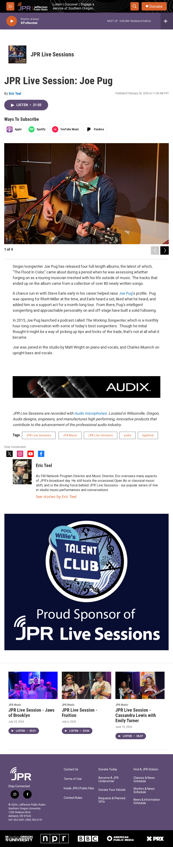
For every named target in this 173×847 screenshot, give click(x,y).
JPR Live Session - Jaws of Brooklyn (31, 712)
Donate (155, 6)
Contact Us (71, 769)
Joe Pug (125, 293)
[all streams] (167, 21)
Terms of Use (73, 778)
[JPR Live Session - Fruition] (86, 685)
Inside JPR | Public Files (79, 788)
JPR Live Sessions (52, 54)
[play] (11, 21)
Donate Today (108, 769)
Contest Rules (73, 797)
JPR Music (70, 435)
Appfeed (148, 435)
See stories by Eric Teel (56, 496)
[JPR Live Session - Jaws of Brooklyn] (33, 685)
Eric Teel (15, 93)
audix (127, 435)
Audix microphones (90, 413)
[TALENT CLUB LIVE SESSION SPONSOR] (86, 582)
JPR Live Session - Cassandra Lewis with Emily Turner (135, 715)
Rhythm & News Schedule (144, 790)
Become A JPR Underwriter (109, 779)
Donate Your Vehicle (112, 789)
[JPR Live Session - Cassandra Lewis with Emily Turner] (140, 685)
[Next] (164, 250)
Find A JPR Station (146, 769)
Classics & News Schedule (144, 779)
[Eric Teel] (22, 471)
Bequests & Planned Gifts (112, 800)
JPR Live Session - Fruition (79, 712)
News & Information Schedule (147, 801)
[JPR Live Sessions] (17, 54)
